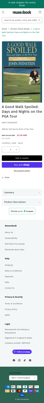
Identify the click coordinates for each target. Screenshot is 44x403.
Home (4, 29)
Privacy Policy (11, 309)
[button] (3, 12)
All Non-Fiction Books (20, 29)
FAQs (7, 282)
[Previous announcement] (4, 4)
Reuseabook (25, 399)
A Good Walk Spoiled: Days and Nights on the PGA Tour (21, 32)
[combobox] (22, 20)
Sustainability (11, 238)
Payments (9, 276)
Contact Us (9, 288)
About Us (9, 232)
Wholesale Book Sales (14, 250)
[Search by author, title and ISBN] (39, 20)
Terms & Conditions (13, 304)
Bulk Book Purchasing (15, 244)
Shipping (9, 265)
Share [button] (7, 177)
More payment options (22, 171)
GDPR (7, 315)
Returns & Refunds (13, 271)
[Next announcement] (39, 4)
